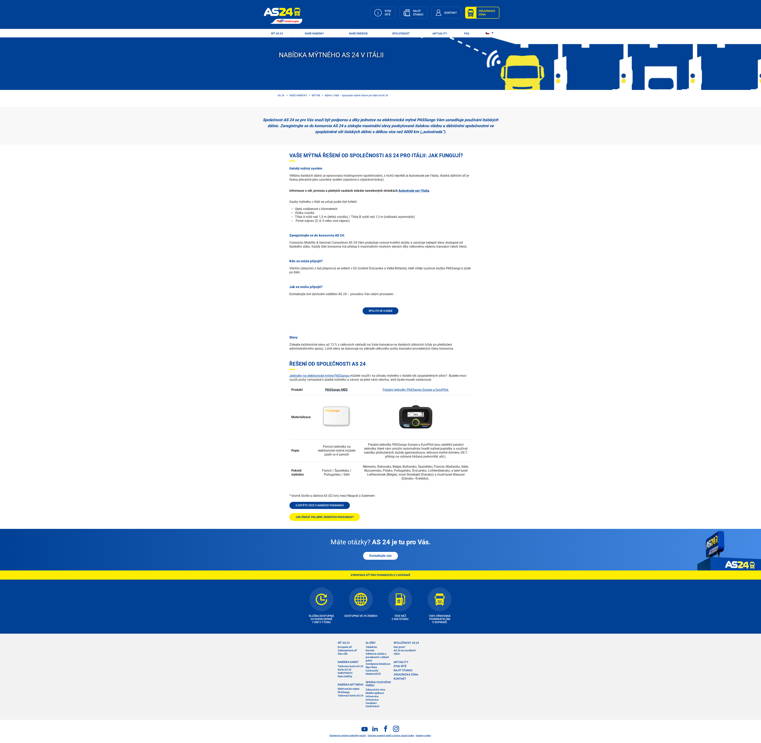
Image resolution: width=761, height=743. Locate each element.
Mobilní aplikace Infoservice (375, 694)
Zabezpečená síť (347, 650)
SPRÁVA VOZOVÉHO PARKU (378, 684)
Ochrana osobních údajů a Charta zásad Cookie (391, 735)
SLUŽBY (371, 642)
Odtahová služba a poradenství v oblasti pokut (377, 657)
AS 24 (281, 95)
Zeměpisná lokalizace (378, 663)
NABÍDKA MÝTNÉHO (350, 684)
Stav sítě (342, 653)
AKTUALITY (439, 33)
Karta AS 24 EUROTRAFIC (345, 671)
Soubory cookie (423, 735)
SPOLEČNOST (401, 33)
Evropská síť (345, 647)
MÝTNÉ (316, 95)
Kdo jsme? (399, 647)
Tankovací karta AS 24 (350, 666)
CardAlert (371, 703)
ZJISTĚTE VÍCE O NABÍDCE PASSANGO (319, 505)
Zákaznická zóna (375, 689)
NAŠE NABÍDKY (314, 33)
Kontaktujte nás (380, 556)
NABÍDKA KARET (348, 662)
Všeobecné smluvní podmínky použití (347, 735)
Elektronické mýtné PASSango (348, 690)
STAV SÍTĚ (400, 666)
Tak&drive (371, 647)
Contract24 (372, 670)
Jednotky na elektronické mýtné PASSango (319, 376)
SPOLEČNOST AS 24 (406, 642)
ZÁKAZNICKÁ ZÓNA (406, 674)
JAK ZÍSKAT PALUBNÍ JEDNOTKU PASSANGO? (324, 517)
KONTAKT (400, 678)
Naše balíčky (345, 676)
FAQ (466, 33)
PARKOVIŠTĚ (373, 673)
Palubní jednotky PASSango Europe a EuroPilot (416, 390)
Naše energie (358, 33)
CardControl (372, 706)
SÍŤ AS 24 (277, 33)
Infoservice (372, 699)
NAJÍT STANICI (403, 670)
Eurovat (370, 650)
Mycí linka (371, 667)
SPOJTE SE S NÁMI (380, 310)
